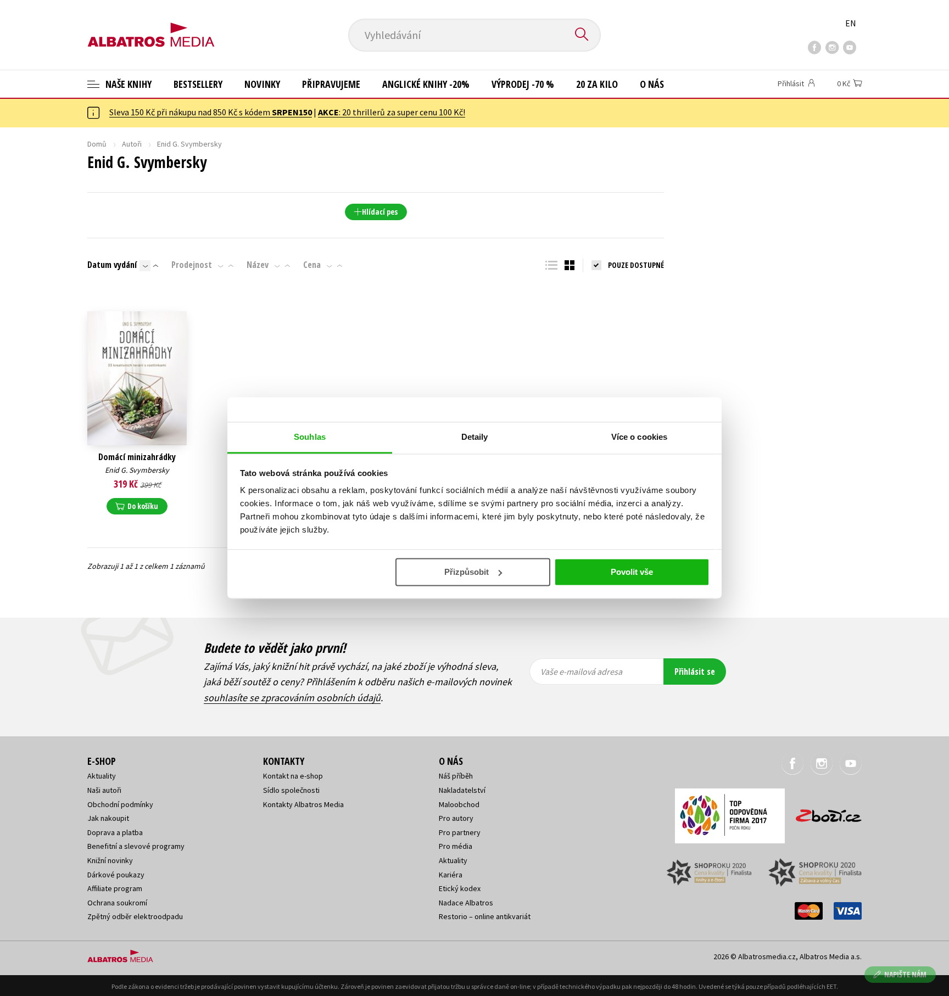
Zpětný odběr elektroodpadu (135, 916)
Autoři (132, 144)
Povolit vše (632, 572)
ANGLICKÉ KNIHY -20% (426, 84)
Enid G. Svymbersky (137, 470)
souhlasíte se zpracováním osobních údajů (292, 697)
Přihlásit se (694, 671)
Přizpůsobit (466, 572)
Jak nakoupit (108, 818)
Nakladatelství (462, 790)
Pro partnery (460, 832)
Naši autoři (104, 790)
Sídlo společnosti (291, 790)
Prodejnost (191, 264)
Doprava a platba (115, 832)
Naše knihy (127, 84)
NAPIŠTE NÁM (905, 974)
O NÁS (652, 84)
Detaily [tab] (474, 436)
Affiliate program (114, 888)
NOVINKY (262, 84)
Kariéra (450, 875)
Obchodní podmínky (120, 804)
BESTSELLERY (198, 84)
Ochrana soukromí (117, 903)
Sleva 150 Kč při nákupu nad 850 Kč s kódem (210, 112)
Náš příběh (456, 776)
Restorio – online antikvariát (485, 916)
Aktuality (101, 776)
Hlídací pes (380, 211)
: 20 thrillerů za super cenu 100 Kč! (391, 112)
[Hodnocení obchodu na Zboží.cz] (823, 812)
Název (258, 264)
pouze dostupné (636, 265)
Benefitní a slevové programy (136, 846)
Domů (97, 144)
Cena (312, 264)
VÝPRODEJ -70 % (523, 84)
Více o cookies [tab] (639, 436)
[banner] (151, 26)
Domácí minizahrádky (137, 457)
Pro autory (456, 818)
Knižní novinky (110, 860)
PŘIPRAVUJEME (331, 84)
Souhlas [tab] (310, 436)
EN (850, 23)
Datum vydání (112, 264)
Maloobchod (459, 804)
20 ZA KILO (597, 84)
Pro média (455, 846)
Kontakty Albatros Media (303, 804)
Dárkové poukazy (115, 875)
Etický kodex (460, 888)
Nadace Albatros (466, 903)
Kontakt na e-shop (293, 776)
